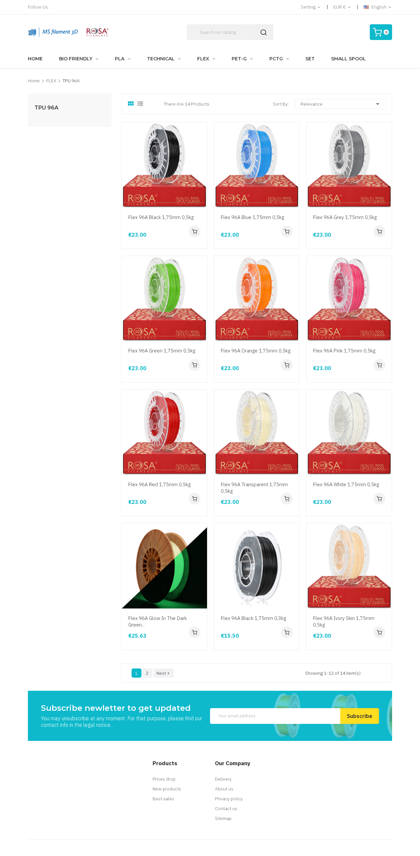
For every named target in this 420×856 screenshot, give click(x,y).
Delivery (223, 779)
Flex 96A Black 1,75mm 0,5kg (161, 217)
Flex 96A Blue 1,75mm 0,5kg (252, 217)
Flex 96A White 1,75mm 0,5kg (346, 484)
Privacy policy (229, 799)
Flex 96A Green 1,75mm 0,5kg (161, 351)
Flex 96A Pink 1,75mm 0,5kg (344, 351)
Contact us (226, 808)
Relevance (341, 104)
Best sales (163, 799)
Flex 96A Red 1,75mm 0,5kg (159, 484)
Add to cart (194, 231)
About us (224, 789)
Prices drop (164, 779)
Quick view (201, 170)
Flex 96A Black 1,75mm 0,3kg (253, 618)
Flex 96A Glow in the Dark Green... (157, 621)
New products (167, 789)
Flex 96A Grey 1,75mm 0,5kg (345, 217)
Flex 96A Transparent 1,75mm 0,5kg (254, 487)
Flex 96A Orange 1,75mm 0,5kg (255, 351)
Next (164, 673)
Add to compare (201, 195)
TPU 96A (46, 107)
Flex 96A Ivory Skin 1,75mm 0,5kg (343, 621)
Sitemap (223, 818)
